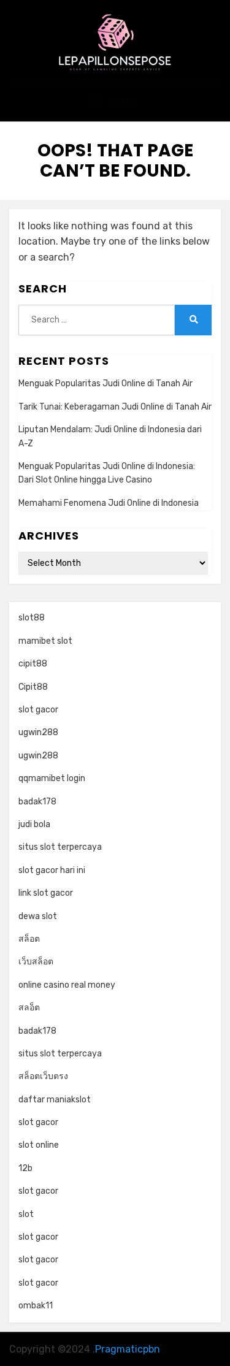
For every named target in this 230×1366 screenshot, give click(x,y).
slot (26, 1214)
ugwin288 (38, 732)
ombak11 (35, 1305)
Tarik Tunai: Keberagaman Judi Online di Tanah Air (115, 407)
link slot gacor (45, 893)
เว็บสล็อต (35, 961)
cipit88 (32, 663)
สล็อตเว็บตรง (43, 1076)
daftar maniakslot (54, 1099)
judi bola (34, 824)
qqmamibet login (51, 778)
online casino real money (66, 985)
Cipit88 (33, 687)
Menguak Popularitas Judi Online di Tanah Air (105, 383)
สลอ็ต (29, 1007)
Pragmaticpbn (127, 1349)
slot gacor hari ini (51, 870)
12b (25, 1168)
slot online (38, 1145)
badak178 (37, 801)
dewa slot (37, 916)
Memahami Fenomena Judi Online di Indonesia (108, 503)
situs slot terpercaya (60, 847)
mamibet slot (45, 641)
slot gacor (38, 709)
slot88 (31, 617)
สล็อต (29, 939)
